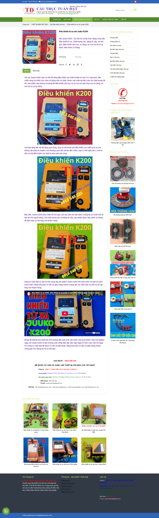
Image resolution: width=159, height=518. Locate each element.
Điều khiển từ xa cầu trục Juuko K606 (94, 464)
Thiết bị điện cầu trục (68, 492)
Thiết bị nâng (65, 481)
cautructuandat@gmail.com (48, 1)
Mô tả (26, 71)
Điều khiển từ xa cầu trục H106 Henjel (65, 464)
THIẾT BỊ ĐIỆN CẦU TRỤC (82, 19)
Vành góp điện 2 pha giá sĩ (122, 309)
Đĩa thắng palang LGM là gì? (123, 215)
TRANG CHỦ (57, 19)
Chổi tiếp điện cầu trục (117, 73)
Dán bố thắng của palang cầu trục (123, 183)
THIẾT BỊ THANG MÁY (117, 77)
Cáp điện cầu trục (116, 65)
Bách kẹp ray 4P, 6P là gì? (123, 246)
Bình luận (36, 71)
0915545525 (34, 1)
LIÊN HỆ (123, 19)
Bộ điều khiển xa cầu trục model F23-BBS (94, 431)
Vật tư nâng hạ (66, 489)
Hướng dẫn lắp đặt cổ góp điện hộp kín (123, 277)
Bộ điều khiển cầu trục (57, 24)
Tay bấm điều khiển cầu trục (119, 69)
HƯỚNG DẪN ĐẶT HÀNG (110, 19)
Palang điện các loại (67, 483)
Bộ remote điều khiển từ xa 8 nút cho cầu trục (36, 465)
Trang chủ (25, 24)
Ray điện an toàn (115, 45)
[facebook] (132, 1)
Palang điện (114, 38)
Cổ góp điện (114, 53)
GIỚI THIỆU (67, 19)
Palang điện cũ (115, 41)
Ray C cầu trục (115, 57)
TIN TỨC (97, 19)
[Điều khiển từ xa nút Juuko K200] (59, 10)
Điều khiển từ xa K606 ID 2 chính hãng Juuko (36, 431)
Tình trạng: (62, 57)
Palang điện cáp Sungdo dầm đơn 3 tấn (123, 144)
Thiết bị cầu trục (66, 486)
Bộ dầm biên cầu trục (117, 49)
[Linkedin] (74, 64)
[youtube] (135, 1)
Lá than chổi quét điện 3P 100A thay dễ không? (123, 342)
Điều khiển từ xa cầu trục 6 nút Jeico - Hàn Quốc (65, 431)
